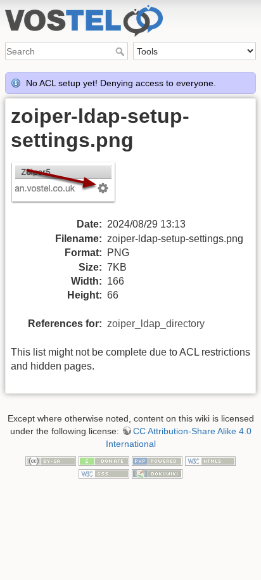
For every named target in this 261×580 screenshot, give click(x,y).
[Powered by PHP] (157, 460)
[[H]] (130, 8)
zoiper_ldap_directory (156, 323)
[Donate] (104, 460)
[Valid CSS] (104, 473)
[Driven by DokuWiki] (157, 473)
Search (121, 51)
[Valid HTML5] (210, 460)
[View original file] (71, 188)
